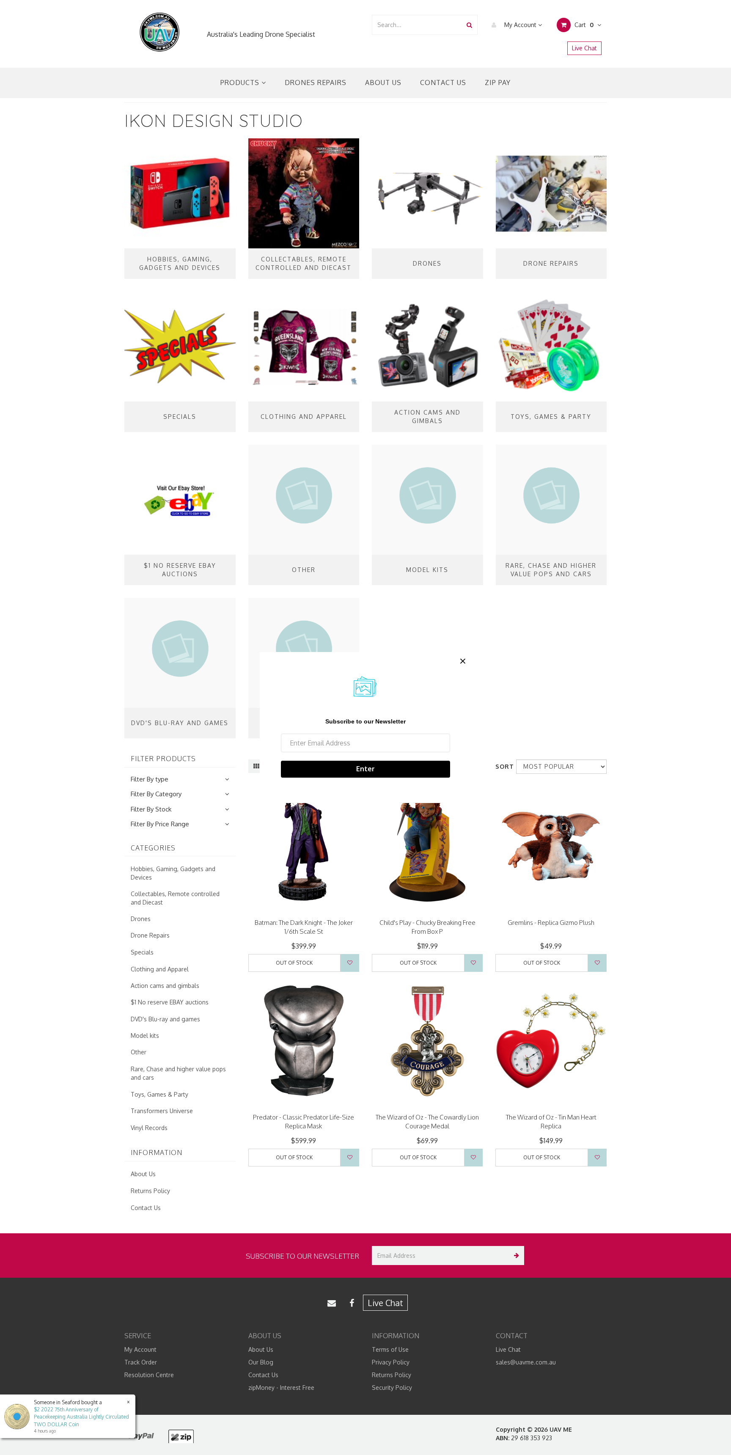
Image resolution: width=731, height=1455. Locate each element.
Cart (583, 24)
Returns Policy (150, 1190)
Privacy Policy (390, 1362)
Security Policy (392, 1387)
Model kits (145, 1035)
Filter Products (163, 759)
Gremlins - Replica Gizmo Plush (551, 923)
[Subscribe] (514, 1255)
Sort (502, 766)
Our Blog (260, 1362)
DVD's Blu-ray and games (165, 1019)
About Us (383, 82)
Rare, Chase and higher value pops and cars (178, 1073)
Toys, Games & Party (159, 1094)
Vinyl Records (149, 1127)
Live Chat (584, 48)
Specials (142, 952)
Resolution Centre (149, 1374)
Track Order (140, 1362)
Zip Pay (498, 82)
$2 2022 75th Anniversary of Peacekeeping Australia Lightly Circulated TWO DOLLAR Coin (81, 1416)
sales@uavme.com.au (526, 1362)
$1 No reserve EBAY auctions (170, 1002)
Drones (141, 918)
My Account (520, 24)
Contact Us (443, 82)
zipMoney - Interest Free (281, 1387)
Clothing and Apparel (160, 969)
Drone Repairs (150, 935)
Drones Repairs (315, 82)
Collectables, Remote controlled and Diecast (175, 898)
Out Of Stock (294, 963)
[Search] (469, 24)
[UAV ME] (159, 32)
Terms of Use (390, 1349)
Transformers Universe (162, 1110)
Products (240, 82)
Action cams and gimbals (165, 985)
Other (138, 1052)
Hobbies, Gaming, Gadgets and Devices (173, 873)
